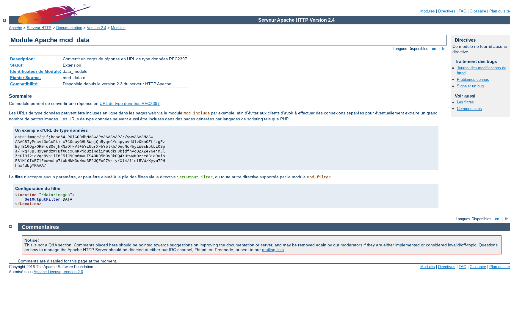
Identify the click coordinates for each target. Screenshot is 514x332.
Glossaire (478, 11)
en (434, 48)
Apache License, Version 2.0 (58, 272)
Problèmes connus (473, 79)
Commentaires (469, 108)
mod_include (197, 113)
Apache (15, 28)
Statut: (17, 65)
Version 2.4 (96, 28)
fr (443, 48)
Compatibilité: (24, 83)
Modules (427, 11)
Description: (22, 58)
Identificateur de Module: (35, 71)
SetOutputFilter (195, 177)
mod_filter (319, 177)
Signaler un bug (470, 86)
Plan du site (499, 11)
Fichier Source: (25, 77)
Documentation (69, 28)
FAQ (462, 11)
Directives (446, 11)
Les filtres (465, 102)
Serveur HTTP (39, 28)
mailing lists (273, 249)
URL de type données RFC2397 (130, 103)
